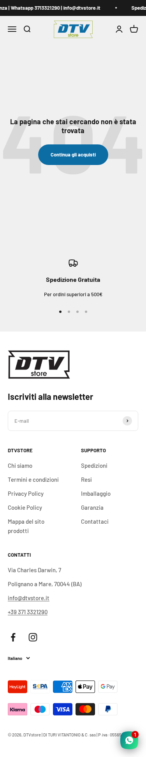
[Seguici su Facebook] (13, 637)
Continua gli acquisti (73, 154)
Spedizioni (94, 465)
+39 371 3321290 (27, 611)
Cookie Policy (25, 507)
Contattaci (95, 521)
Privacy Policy (26, 493)
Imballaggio (96, 493)
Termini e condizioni (33, 479)
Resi (86, 479)
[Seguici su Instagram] (33, 637)
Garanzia (92, 507)
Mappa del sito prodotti (26, 526)
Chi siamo (20, 465)
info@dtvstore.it (28, 597)
